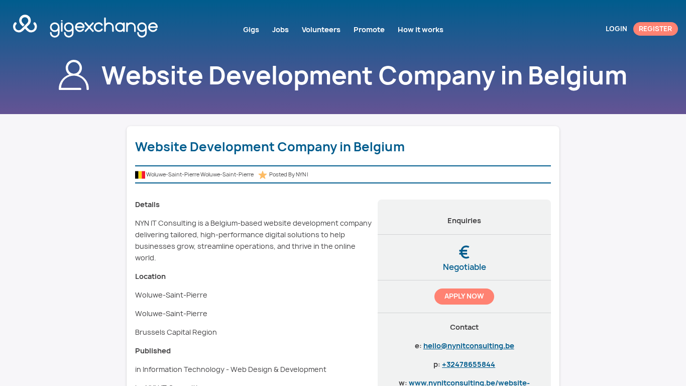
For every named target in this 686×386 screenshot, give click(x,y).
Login (616, 28)
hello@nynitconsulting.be (468, 345)
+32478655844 (468, 364)
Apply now (464, 296)
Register (655, 28)
